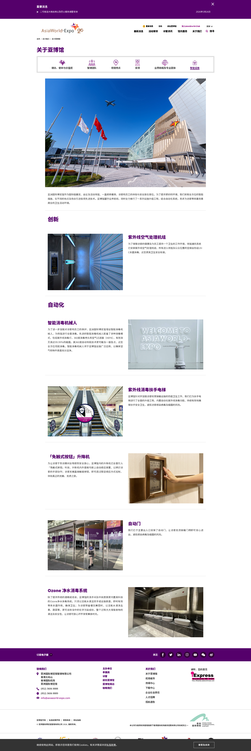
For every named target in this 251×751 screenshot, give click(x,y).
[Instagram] (187, 655)
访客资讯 (168, 31)
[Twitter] (171, 655)
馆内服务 (182, 31)
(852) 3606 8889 (49, 693)
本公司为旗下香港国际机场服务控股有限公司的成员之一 (159, 725)
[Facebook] (163, 655)
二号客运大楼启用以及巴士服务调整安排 (59, 11)
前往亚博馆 (171, 26)
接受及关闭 (204, 744)
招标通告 (150, 701)
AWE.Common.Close (212, 4)
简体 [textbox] (208, 26)
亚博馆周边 (108, 684)
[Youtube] (195, 655)
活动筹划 (153, 31)
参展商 (106, 672)
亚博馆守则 (41, 720)
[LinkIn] (179, 655)
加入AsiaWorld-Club (191, 26)
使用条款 (66, 720)
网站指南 (77, 720)
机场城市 (150, 678)
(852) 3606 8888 (49, 688)
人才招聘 (150, 697)
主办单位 (107, 668)
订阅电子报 (42, 655)
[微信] (203, 655)
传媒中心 (150, 683)
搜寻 (212, 31)
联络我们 (107, 688)
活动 (160, 26)
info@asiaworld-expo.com (55, 698)
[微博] (211, 655)
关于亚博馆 (56, 39)
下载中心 (150, 687)
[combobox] (208, 26)
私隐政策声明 (54, 720)
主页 (38, 39)
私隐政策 (111, 744)
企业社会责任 (153, 692)
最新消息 (138, 31)
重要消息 (149, 26)
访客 (105, 676)
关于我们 (197, 31)
